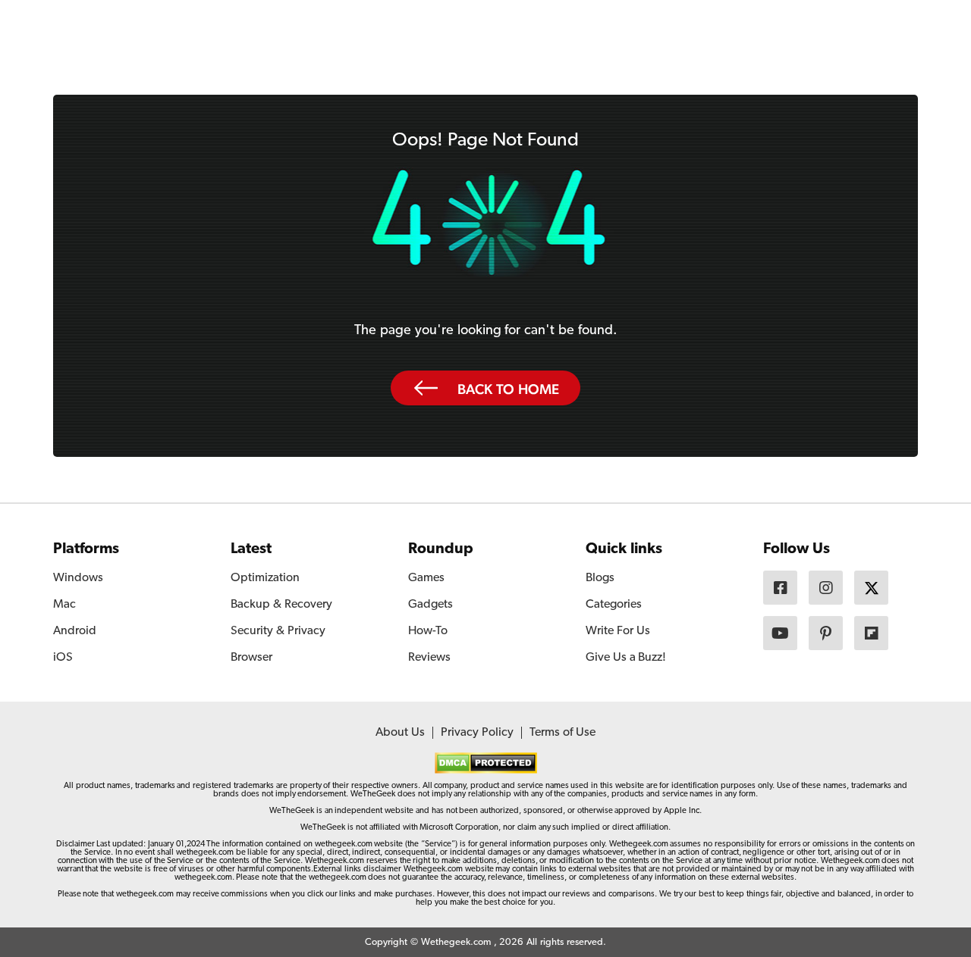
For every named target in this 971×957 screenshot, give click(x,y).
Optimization (265, 578)
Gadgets (430, 605)
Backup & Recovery (281, 605)
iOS (63, 658)
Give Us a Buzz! (626, 658)
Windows (78, 578)
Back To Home (508, 388)
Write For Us (618, 631)
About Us (400, 733)
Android (74, 631)
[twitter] (871, 588)
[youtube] (780, 633)
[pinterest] (826, 633)
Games (426, 578)
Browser (251, 658)
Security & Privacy (278, 631)
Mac (64, 605)
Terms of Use (562, 733)
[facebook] (780, 588)
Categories (614, 605)
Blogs (600, 578)
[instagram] (826, 588)
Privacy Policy (477, 733)
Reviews (429, 658)
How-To (428, 631)
